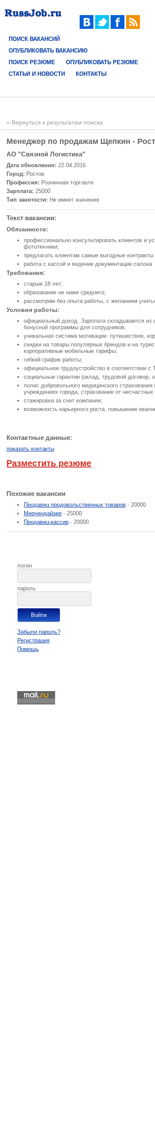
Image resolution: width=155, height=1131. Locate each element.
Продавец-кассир (46, 522)
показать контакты (30, 449)
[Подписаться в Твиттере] (102, 27)
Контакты (91, 74)
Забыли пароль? (38, 632)
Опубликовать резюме (102, 62)
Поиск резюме (32, 62)
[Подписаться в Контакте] (86, 27)
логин (24, 565)
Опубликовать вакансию (48, 50)
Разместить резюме (48, 463)
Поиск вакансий (34, 39)
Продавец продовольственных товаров (75, 505)
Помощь (28, 649)
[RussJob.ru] (33, 18)
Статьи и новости (37, 74)
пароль (26, 588)
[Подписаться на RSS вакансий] (133, 27)
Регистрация (33, 640)
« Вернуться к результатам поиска (54, 122)
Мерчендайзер (43, 513)
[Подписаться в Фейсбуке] (117, 27)
